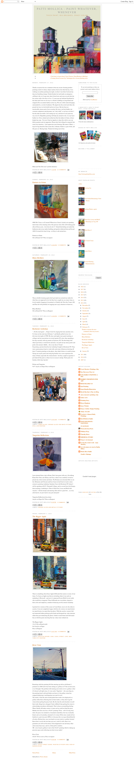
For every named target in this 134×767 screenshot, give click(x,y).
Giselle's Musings (86, 454)
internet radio (85, 492)
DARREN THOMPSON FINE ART (89, 380)
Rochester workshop (40, 329)
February (85, 327)
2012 (82, 303)
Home (54, 753)
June (83, 319)
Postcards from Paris (87, 429)
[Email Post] (68, 169)
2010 (82, 357)
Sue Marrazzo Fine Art (87, 372)
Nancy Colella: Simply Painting (90, 409)
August (84, 316)
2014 (82, 297)
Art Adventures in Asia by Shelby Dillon (90, 448)
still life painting (38, 426)
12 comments (61, 169)
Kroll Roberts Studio (87, 419)
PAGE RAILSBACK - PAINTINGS (87, 422)
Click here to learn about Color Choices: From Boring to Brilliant (69, 76)
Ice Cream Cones (88, 241)
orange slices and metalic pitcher (50, 507)
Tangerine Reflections (40, 435)
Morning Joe (87, 188)
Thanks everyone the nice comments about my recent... (91, 330)
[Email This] (33, 172)
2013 (82, 300)
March (84, 324)
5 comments (61, 739)
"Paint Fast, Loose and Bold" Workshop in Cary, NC (92, 221)
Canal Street (59, 636)
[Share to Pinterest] (41, 172)
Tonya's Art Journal (87, 440)
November (85, 308)
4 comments (62, 419)
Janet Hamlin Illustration (88, 389)
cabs (52, 636)
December (85, 305)
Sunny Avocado (85, 411)
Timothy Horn (85, 434)
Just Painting (84, 386)
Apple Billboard (44, 636)
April (84, 321)
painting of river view (60, 744)
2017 (82, 289)
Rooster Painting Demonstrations (89, 263)
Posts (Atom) (43, 757)
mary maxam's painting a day (89, 395)
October (84, 311)
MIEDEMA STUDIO (87, 437)
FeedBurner (94, 100)
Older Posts (72, 753)
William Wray (85, 431)
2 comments (61, 502)
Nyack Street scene (45, 744)
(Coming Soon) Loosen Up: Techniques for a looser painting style (69, 78)
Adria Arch (84, 397)
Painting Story (85, 400)
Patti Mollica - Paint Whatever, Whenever (67, 10)
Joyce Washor (85, 406)
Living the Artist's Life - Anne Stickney (89, 443)
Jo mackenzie (85, 426)
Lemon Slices (88, 251)
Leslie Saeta (93, 492)
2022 (82, 287)
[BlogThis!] (35, 172)
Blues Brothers (38, 258)
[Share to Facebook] (39, 172)
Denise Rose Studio (86, 451)
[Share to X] (37, 172)
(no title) (79, 184)
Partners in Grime (39, 182)
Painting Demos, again (90, 209)
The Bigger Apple (39, 516)
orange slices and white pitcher (59, 424)
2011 (82, 354)
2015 (82, 295)
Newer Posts (35, 753)
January (84, 351)
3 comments (62, 316)
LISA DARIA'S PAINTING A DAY (89, 375)
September (85, 313)
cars (66, 636)
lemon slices (42, 424)
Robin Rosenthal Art (87, 383)
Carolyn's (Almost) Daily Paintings (88, 415)
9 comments (62, 245)
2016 (82, 292)
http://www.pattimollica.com (87, 174)
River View (36, 645)
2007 (82, 360)
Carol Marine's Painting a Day (90, 369)
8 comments (62, 631)
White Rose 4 (88, 230)
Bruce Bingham (85, 403)
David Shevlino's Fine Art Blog (90, 392)
